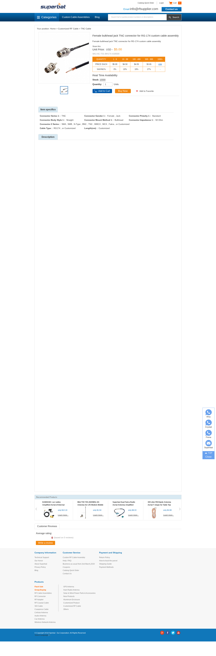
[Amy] (208, 412)
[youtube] (178, 633)
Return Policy (104, 557)
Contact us (171, 9)
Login (161, 3)
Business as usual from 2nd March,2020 (79, 564)
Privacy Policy (40, 567)
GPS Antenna (68, 587)
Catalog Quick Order (146, 3)
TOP (210, 453)
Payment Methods (106, 567)
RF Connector (40, 596)
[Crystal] (208, 422)
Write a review (45, 543)
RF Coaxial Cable (42, 603)
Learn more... (63, 515)
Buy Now (123, 91)
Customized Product (71, 603)
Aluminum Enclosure (71, 600)
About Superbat (41, 564)
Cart (176, 3)
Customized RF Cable (68, 28)
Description (48, 137)
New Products (68, 596)
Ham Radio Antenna (71, 590)
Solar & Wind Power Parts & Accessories (79, 593)
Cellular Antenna (41, 613)
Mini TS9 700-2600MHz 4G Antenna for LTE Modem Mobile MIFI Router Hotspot (90, 505)
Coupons (66, 567)
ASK (160, 64)
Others (66, 609)
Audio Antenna (40, 616)
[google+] (162, 633)
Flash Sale (39, 587)
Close (208, 457)
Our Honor (39, 561)
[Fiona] (208, 433)
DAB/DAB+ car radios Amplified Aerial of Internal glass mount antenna (53, 505)
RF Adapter (39, 600)
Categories (49, 17)
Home (53, 28)
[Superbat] (208, 443)
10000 (103, 79)
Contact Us (67, 574)
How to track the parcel (108, 561)
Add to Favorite (146, 91)
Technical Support (42, 557)
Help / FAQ (67, 561)
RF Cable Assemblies (43, 593)
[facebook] (168, 633)
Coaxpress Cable (41, 609)
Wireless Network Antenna (45, 622)
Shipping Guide (105, 564)
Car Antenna (40, 619)
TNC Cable (86, 28)
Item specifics (48, 109)
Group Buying (40, 590)
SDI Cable (39, 606)
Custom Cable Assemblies (76, 17)
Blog (97, 17)
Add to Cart (104, 91)
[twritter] (173, 633)
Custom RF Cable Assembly (74, 557)
